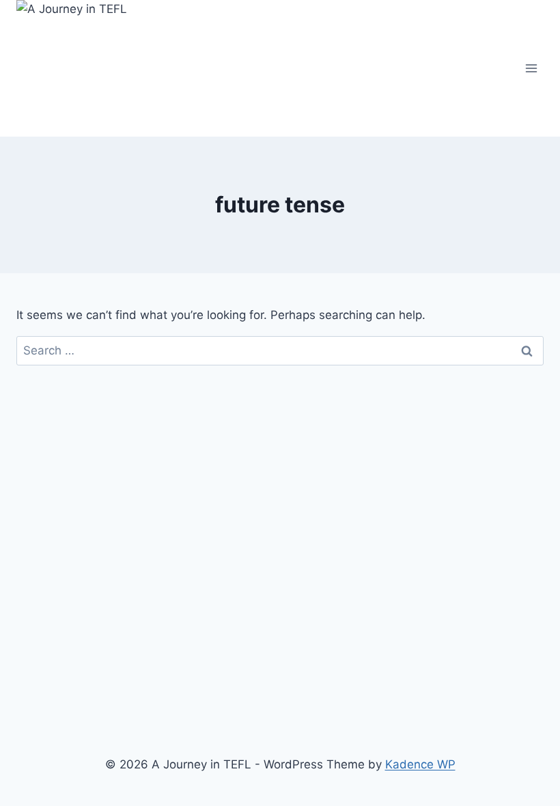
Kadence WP (420, 764)
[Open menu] (531, 68)
